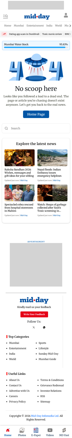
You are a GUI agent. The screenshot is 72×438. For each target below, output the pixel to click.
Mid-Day (24, 180)
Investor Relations (51, 390)
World (12, 359)
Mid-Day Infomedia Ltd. (45, 415)
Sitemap (45, 401)
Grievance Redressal (52, 385)
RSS (42, 396)
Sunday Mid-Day (48, 353)
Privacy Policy (17, 401)
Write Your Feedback (34, 314)
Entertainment (17, 348)
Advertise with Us (19, 390)
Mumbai (14, 343)
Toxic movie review (52, 34)
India (12, 353)
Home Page (36, 114)
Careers (13, 396)
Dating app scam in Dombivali (24, 34)
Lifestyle (44, 348)
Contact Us (15, 385)
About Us (14, 380)
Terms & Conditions (52, 380)
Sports (42, 343)
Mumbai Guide (47, 359)
